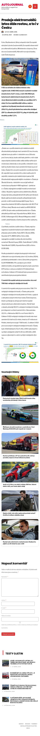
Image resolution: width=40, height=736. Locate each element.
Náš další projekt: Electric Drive (28, 727)
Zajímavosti (23, 35)
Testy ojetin (14, 653)
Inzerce (21, 724)
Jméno (3, 600)
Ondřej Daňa (13, 32)
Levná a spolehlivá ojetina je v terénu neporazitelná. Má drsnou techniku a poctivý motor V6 (22, 662)
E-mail (3, 608)
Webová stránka (6, 615)
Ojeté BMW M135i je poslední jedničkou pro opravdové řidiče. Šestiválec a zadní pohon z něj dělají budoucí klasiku (24, 700)
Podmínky (34, 724)
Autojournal (12, 5)
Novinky (16, 35)
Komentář (4, 576)
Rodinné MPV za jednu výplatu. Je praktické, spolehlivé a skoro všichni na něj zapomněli (22, 674)
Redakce (27, 724)
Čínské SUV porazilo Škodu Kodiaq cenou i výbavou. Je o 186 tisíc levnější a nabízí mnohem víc (23, 687)
